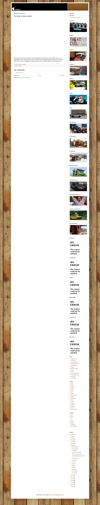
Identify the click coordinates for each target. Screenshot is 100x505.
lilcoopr (72, 388)
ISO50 (72, 371)
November (74, 448)
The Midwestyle (74, 362)
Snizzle (72, 407)
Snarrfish (73, 404)
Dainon (72, 396)
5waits (72, 393)
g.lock (72, 391)
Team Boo (73, 406)
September (74, 458)
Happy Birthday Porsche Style (78, 455)
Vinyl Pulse (73, 376)
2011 (72, 477)
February (74, 471)
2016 (72, 439)
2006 (72, 486)
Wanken (72, 366)
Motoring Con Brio (74, 363)
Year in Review (74, 426)
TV (71, 418)
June (73, 463)
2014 (72, 443)
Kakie (72, 390)
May (73, 465)
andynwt (52, 494)
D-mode (72, 401)
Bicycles (72, 423)
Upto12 (72, 385)
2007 (72, 484)
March (73, 469)
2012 (72, 475)
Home (39, 75)
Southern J (73, 387)
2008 (72, 482)
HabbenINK (73, 398)
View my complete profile (75, 17)
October (74, 450)
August (73, 460)
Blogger (61, 494)
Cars (72, 420)
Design (72, 421)
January (74, 472)
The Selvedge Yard (75, 373)
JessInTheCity (74, 409)
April (73, 467)
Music (72, 415)
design (20, 65)
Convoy (72, 370)
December (74, 447)
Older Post (62, 75)
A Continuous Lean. (75, 374)
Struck (72, 383)
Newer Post (16, 75)
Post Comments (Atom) (25, 77)
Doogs (72, 399)
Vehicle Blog (73, 378)
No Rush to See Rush (76, 452)
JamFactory (73, 360)
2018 (72, 436)
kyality (72, 15)
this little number (20, 61)
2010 (72, 478)
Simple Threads (74, 359)
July (73, 461)
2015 (72, 441)
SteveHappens (74, 395)
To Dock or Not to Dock (77, 454)
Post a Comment (19, 72)
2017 (72, 438)
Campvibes (73, 424)
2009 (72, 480)
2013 (72, 445)
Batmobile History (74, 368)
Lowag (72, 403)
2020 (72, 434)
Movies (72, 416)
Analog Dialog (74, 365)
